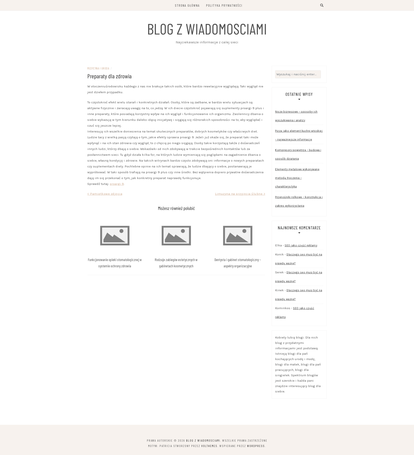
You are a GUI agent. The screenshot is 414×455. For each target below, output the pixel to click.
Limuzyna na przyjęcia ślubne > (240, 194)
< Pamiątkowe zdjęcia (104, 194)
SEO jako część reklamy (301, 245)
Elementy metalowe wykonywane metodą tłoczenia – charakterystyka (297, 178)
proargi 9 (117, 184)
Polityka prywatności (224, 5)
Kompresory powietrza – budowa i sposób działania (298, 154)
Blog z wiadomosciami (207, 28)
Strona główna (187, 5)
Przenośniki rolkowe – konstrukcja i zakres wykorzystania (299, 201)
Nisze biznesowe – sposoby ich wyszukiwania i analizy (296, 116)
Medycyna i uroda (98, 68)
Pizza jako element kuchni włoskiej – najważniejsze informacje (299, 135)
